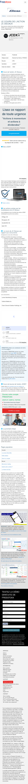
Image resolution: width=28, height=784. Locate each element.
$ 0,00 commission (7, 656)
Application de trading (8, 663)
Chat (4, 690)
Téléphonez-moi (7, 688)
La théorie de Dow (6, 469)
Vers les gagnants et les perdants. (9, 583)
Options (5, 654)
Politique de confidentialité (9, 675)
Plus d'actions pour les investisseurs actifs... (11, 534)
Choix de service (7, 657)
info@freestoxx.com (7, 687)
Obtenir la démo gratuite (11, 630)
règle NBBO (13, 353)
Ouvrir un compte (6, 458)
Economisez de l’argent (8, 659)
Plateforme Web (7, 662)
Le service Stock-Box (7, 453)
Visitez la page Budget (19, 741)
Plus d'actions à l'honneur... (7, 586)
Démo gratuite (6, 668)
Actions (4, 16)
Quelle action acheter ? (7, 467)
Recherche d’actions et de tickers (11, 684)
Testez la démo (6, 203)
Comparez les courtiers (8, 660)
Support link (6, 691)
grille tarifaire (12, 378)
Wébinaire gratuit (7, 669)
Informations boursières (8, 677)
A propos (5, 672)
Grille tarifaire (5, 455)
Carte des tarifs (6, 671)
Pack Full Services (7, 685)
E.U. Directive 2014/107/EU (9, 674)
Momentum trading (6, 464)
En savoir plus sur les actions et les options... (11, 561)
